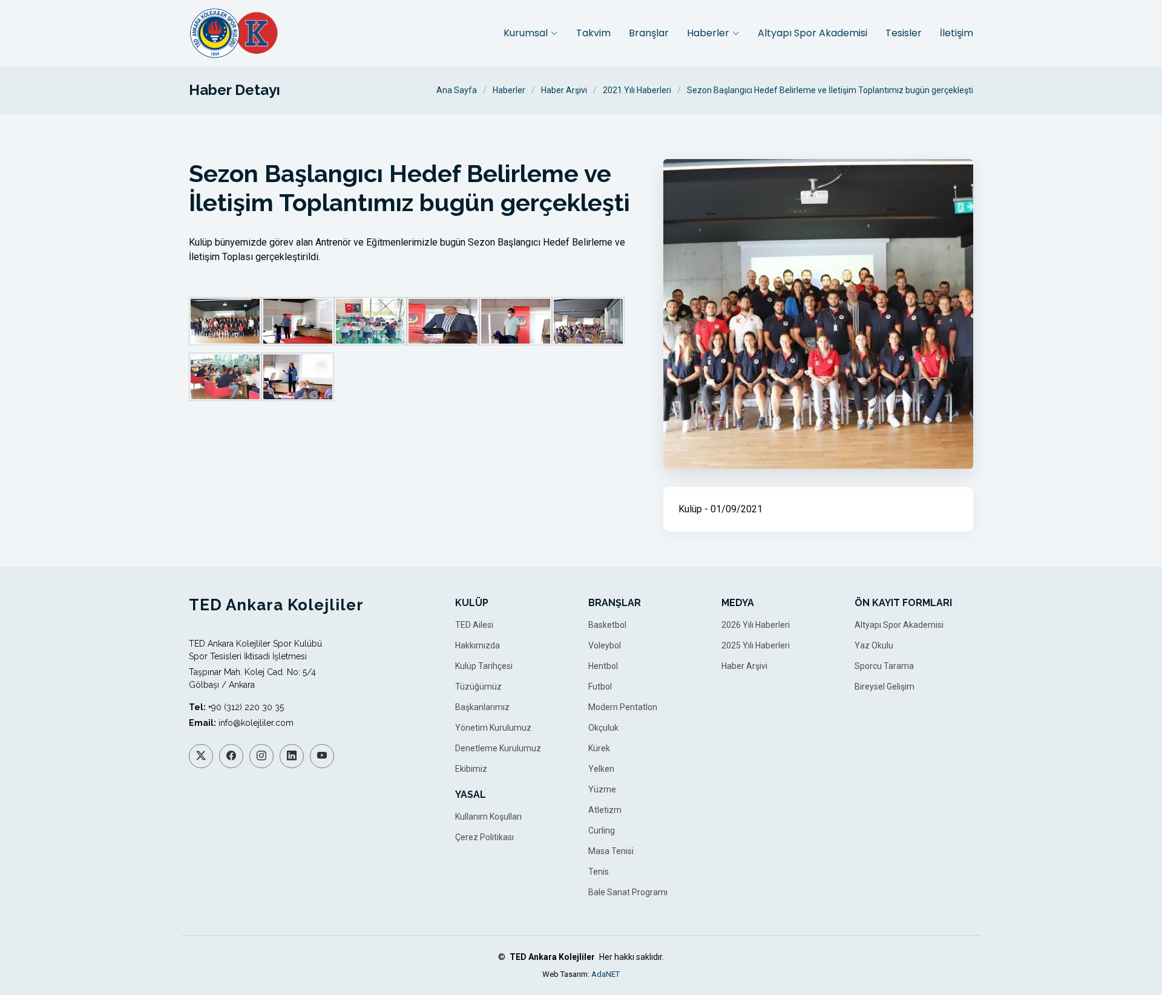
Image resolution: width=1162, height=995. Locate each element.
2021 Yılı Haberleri (637, 90)
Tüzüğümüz (478, 686)
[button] (530, 33)
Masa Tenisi (611, 851)
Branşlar (649, 33)
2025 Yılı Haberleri (755, 645)
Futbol (600, 686)
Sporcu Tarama (884, 666)
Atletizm (605, 810)
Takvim (593, 33)
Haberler (509, 90)
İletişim (956, 33)
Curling (601, 830)
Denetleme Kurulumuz (498, 748)
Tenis (598, 871)
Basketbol (607, 625)
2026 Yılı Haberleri (755, 625)
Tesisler (903, 33)
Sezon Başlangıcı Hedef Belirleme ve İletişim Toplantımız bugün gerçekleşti (830, 90)
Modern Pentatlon (622, 707)
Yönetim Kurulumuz (493, 727)
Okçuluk (603, 727)
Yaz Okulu (874, 645)
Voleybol (604, 645)
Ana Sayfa (456, 90)
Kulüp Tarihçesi (484, 666)
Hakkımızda (477, 645)
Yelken (601, 769)
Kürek (599, 748)
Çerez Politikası (484, 837)
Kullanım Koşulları (488, 816)
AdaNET (605, 974)
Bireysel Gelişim (884, 686)
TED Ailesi (474, 625)
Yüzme (602, 789)
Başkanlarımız (482, 707)
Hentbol (603, 666)
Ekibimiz (471, 769)
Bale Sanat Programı (628, 892)
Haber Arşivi (564, 90)
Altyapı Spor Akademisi (812, 33)
